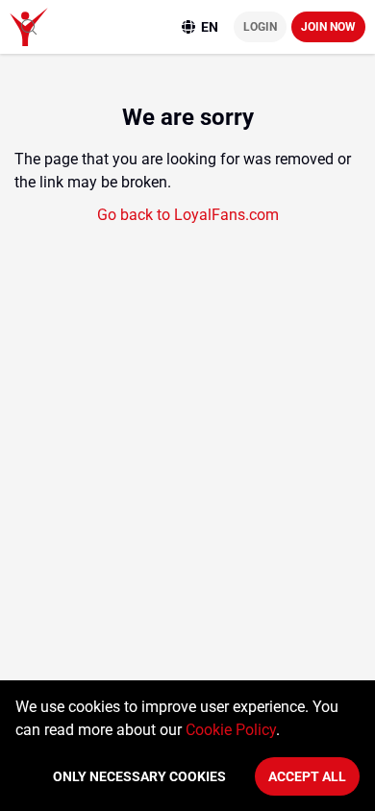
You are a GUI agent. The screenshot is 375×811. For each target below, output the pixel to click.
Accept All (307, 776)
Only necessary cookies (139, 776)
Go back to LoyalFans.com (188, 215)
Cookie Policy (231, 730)
